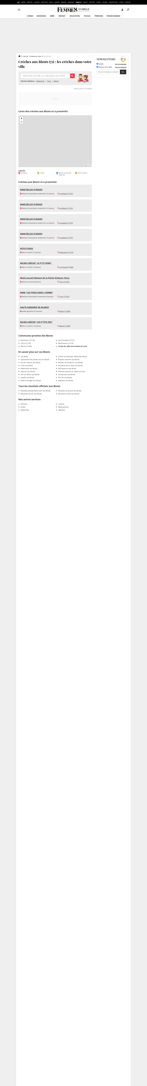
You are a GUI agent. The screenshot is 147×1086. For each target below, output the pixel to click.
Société (92, 2)
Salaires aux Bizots (28, 371)
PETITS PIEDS (26, 248)
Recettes (44, 2)
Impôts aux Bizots (27, 377)
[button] (21, 118)
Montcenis (40, 81)
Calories (61, 404)
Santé (85, 2)
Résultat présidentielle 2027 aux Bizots (36, 391)
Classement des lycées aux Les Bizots (35, 359)
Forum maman (113, 16)
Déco (51, 2)
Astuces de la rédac (105, 67)
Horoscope (113, 2)
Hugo (121, 2)
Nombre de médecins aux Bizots (70, 362)
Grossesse (41, 16)
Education (75, 16)
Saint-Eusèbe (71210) (66, 340)
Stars (98, 2)
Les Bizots (24, 356)
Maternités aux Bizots (29, 368)
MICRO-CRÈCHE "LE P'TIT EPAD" (36, 263)
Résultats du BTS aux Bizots (68, 394)
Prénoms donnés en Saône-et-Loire (71, 371)
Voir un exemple (120, 64)
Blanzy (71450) (64, 311)
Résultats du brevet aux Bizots (69, 391)
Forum (127, 2)
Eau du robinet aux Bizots (30, 362)
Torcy (49, 81)
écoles (87, 16)
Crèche (25, 56)
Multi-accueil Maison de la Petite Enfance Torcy (44, 278)
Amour (63, 2)
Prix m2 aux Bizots (65, 377)
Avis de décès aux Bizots (30, 374)
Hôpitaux (61, 410)
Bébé (52, 16)
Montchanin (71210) (65, 343)
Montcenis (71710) (66, 252)
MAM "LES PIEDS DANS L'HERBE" (36, 292)
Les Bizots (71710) (66, 194)
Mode (23, 2)
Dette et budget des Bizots (31, 380)
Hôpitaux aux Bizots (65, 380)
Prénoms (99, 16)
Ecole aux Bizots (27, 365)
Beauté (29, 2)
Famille (79, 2)
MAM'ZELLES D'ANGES (31, 189)
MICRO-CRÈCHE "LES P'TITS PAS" (36, 322)
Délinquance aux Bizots (67, 368)
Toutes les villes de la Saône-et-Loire (72, 346)
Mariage (71, 2)
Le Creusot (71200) (66, 267)
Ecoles (23, 407)
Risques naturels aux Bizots (68, 359)
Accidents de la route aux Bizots (70, 365)
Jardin (57, 2)
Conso (30, 16)
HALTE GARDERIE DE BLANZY (34, 307)
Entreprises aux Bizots (66, 374)
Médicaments (63, 407)
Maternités (25, 410)
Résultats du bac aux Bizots (31, 394)
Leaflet (89, 166)
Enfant (62, 16)
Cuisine (37, 2)
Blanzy (56, 81)
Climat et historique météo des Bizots (72, 356)
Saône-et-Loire (35, 56)
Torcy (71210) (64, 282)
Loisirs (104, 2)
